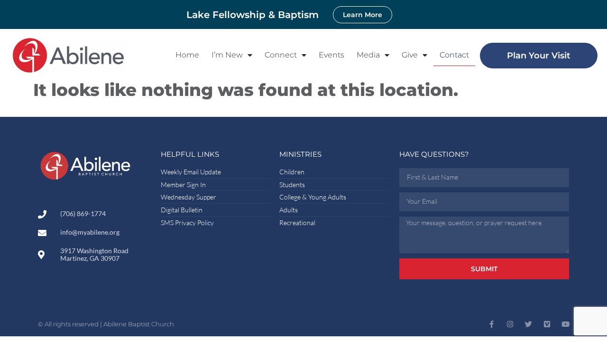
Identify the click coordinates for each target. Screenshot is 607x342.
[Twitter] (528, 324)
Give (410, 54)
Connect (281, 54)
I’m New (227, 54)
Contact (454, 54)
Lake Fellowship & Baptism (252, 14)
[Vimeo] (547, 324)
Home (187, 54)
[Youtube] (565, 324)
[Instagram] (510, 324)
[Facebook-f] (491, 324)
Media (368, 54)
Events (331, 54)
